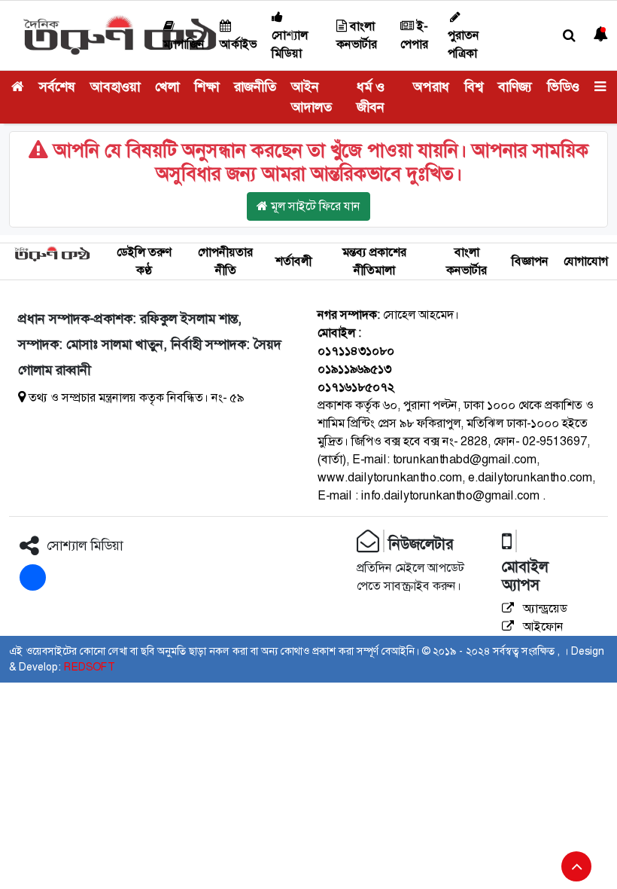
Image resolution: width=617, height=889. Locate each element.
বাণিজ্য (515, 87)
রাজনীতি (255, 87)
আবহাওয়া (115, 87)
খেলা (167, 87)
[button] (569, 35)
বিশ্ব (473, 87)
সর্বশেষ (57, 87)
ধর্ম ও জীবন (370, 97)
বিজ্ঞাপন (530, 261)
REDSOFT (89, 667)
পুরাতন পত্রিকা (463, 44)
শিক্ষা (206, 87)
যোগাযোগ (586, 261)
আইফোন (542, 626)
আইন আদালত (311, 97)
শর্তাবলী (293, 261)
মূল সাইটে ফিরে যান (314, 206)
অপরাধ (431, 87)
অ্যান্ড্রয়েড (543, 608)
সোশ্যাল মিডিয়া (290, 44)
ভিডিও (563, 87)
